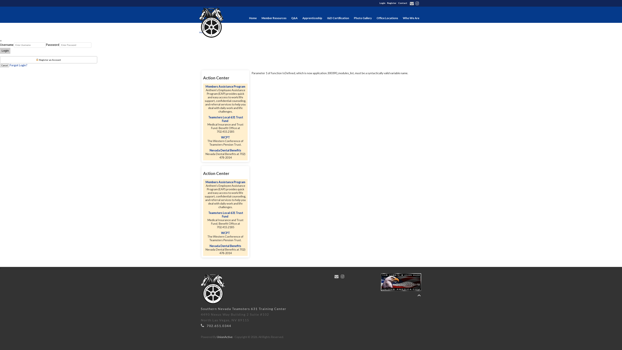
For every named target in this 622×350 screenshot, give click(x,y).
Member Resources (274, 18)
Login (382, 3)
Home (253, 18)
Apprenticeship (312, 18)
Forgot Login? (18, 65)
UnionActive (225, 337)
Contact (402, 3)
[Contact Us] (412, 4)
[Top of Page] (419, 295)
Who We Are (411, 18)
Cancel (4, 65)
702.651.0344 (219, 326)
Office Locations (387, 18)
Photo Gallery (363, 18)
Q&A (294, 18)
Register (391, 3)
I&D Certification (338, 18)
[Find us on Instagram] (417, 4)
